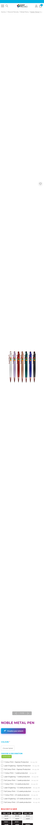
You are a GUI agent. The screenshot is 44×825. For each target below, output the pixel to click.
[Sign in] (36, 5)
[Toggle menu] (2, 5)
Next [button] (28, 713)
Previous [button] (16, 713)
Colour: (5, 742)
